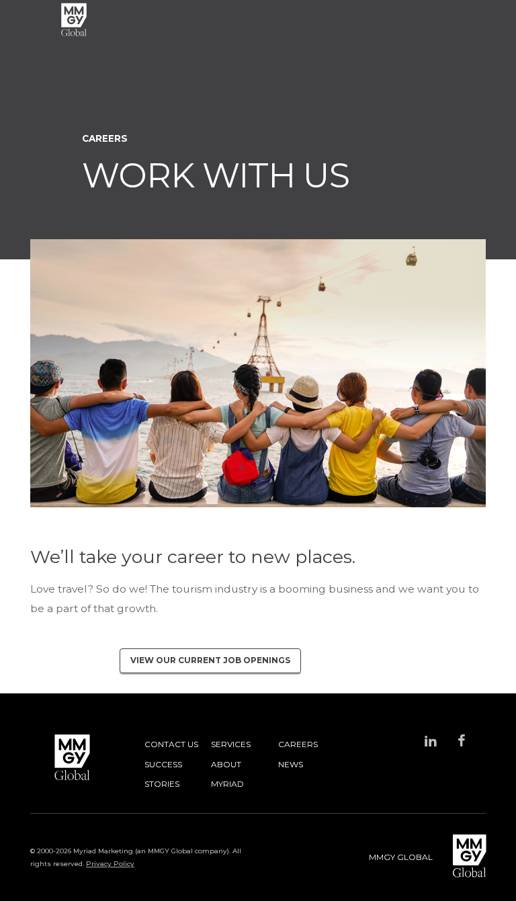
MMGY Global (401, 857)
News (290, 764)
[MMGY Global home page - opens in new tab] (459, 857)
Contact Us (171, 744)
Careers (298, 744)
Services (231, 744)
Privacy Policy (110, 863)
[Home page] (74, 20)
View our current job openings (210, 660)
